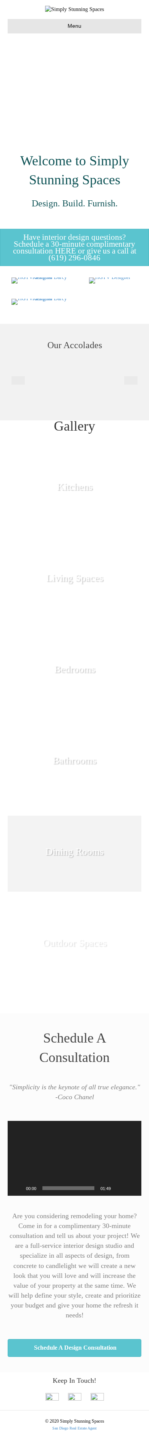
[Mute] (119, 1188)
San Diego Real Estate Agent (74, 1428)
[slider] (68, 1188)
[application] (74, 1158)
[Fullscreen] (131, 1188)
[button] (74, 247)
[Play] (17, 1188)
